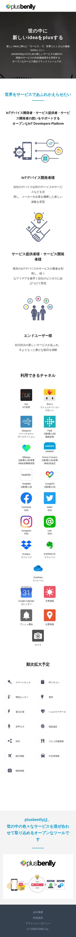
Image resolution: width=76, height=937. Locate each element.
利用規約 (38, 917)
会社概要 (38, 912)
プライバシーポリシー (38, 923)
